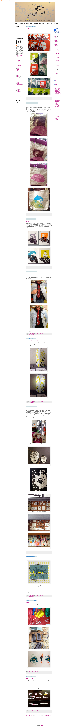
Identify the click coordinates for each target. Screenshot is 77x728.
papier (18, 88)
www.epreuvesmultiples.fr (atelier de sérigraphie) (58, 94)
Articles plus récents (29, 715)
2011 (56, 80)
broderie (18, 68)
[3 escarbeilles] (55, 30)
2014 (56, 45)
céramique (18, 71)
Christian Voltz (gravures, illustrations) (57, 113)
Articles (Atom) (32, 717)
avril (56, 72)
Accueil (39, 715)
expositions (32, 596)
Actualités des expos (50, 23)
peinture (18, 91)
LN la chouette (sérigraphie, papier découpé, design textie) (57, 97)
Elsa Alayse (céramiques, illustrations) (57, 116)
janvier (57, 76)
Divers (30, 596)
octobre (57, 49)
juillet (57, 68)
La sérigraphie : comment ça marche (39, 23)
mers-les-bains (19, 84)
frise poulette (19, 81)
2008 (56, 84)
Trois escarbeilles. (20, 45)
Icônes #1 (28, 221)
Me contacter (21, 23)
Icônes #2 (28, 105)
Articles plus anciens (48, 715)
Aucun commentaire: (40, 98)
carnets (18, 69)
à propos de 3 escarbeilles (28, 23)
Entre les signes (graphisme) (57, 89)
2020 (56, 37)
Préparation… (29, 602)
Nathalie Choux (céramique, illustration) (57, 118)
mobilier (18, 85)
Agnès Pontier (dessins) (57, 108)
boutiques (18, 67)
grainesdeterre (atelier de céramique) (57, 103)
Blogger (42, 725)
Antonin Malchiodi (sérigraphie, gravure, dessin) (57, 91)
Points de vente (56, 23)
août (56, 66)
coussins (18, 74)
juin (56, 69)
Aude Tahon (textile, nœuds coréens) (57, 106)
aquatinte (18, 60)
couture (18, 75)
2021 (56, 36)
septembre (57, 65)
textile (33, 215)
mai (56, 70)
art (17, 61)
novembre (57, 48)
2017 (56, 41)
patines (18, 90)
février (57, 74)
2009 (56, 83)
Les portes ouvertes (31, 559)
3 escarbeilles (56, 28)
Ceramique (19, 70)
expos (18, 77)
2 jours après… (29, 408)
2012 (56, 79)
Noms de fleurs (30, 678)
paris (18, 89)
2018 (56, 40)
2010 (56, 81)
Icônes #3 (28, 28)
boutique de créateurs (19, 65)
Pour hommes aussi (31, 274)
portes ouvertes (19, 92)
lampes (30, 402)
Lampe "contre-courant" (32, 340)
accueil (16, 23)
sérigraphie (30, 99)
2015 (56, 44)
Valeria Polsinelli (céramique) (57, 110)
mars (56, 73)
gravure (18, 82)
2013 (56, 77)
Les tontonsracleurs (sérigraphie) (57, 100)
